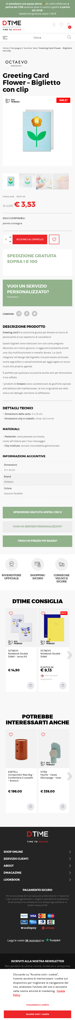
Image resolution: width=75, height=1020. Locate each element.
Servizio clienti (16, 859)
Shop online (13, 852)
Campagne (16, 48)
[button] (30, 806)
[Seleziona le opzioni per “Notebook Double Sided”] (62, 685)
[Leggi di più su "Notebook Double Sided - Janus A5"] (30, 685)
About (9, 866)
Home (6, 48)
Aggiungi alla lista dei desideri (54, 239)
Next (69, 654)
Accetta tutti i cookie (37, 1014)
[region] (37, 994)
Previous (5, 654)
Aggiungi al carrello (30, 239)
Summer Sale (30, 48)
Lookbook (12, 880)
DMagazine (12, 873)
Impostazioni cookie (37, 1004)
